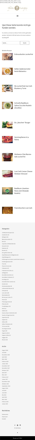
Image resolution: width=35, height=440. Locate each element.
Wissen (4, 339)
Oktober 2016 (5, 384)
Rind (3, 308)
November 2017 (6, 368)
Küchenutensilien (6, 286)
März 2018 (4, 359)
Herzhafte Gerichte (6, 275)
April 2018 (4, 357)
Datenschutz (5, 414)
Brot (3, 241)
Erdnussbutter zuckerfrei (23, 54)
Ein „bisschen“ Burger (22, 122)
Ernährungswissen (6, 261)
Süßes (3, 322)
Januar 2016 (5, 404)
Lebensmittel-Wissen (7, 288)
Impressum (4, 416)
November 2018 (6, 355)
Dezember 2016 (6, 381)
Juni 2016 (4, 392)
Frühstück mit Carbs (7, 270)
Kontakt (4, 419)
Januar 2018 (5, 363)
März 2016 (4, 399)
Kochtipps (4, 279)
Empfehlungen (5, 257)
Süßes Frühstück (6, 324)
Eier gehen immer (6, 252)
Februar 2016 (5, 401)
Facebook (15, 426)
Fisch (3, 264)
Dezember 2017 (6, 366)
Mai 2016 (4, 395)
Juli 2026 (4, 352)
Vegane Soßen (5, 335)
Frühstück (4, 268)
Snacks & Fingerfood (7, 315)
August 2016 (5, 388)
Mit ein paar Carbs (6, 297)
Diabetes (4, 248)
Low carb (4, 293)
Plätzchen (4, 304)
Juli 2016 (4, 390)
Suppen (4, 319)
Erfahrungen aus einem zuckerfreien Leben (12, 259)
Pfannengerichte (6, 302)
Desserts (4, 246)
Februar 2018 (5, 361)
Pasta (3, 299)
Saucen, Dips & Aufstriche (8, 313)
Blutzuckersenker (6, 239)
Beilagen (4, 237)
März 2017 (4, 375)
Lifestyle (4, 290)
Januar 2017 (5, 379)
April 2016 (4, 397)
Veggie (3, 337)
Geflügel (4, 272)
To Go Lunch (5, 326)
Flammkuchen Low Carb (23, 208)
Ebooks (4, 250)
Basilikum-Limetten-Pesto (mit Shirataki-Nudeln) (21, 190)
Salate (3, 310)
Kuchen (4, 284)
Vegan (3, 331)
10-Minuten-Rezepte (7, 232)
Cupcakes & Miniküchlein (8, 243)
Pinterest (17, 426)
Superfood (4, 317)
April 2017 (4, 372)
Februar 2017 (5, 377)
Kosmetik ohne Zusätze (8, 281)
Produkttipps (5, 306)
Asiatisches (5, 235)
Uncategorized (5, 328)
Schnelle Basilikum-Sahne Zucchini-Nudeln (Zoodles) (23, 105)
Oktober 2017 (5, 370)
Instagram (20, 426)
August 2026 (5, 350)
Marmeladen (5, 295)
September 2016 (6, 386)
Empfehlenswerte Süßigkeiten (9, 255)
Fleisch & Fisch (5, 266)
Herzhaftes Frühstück (7, 277)
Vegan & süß (5, 333)
